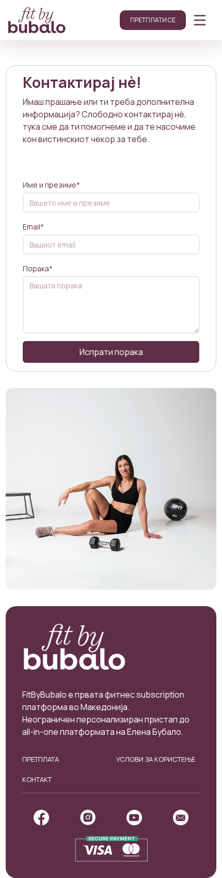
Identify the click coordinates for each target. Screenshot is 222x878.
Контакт (37, 779)
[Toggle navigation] (200, 20)
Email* (33, 227)
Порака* (38, 268)
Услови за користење (155, 759)
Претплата (40, 759)
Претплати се (153, 20)
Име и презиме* (51, 185)
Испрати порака (111, 352)
